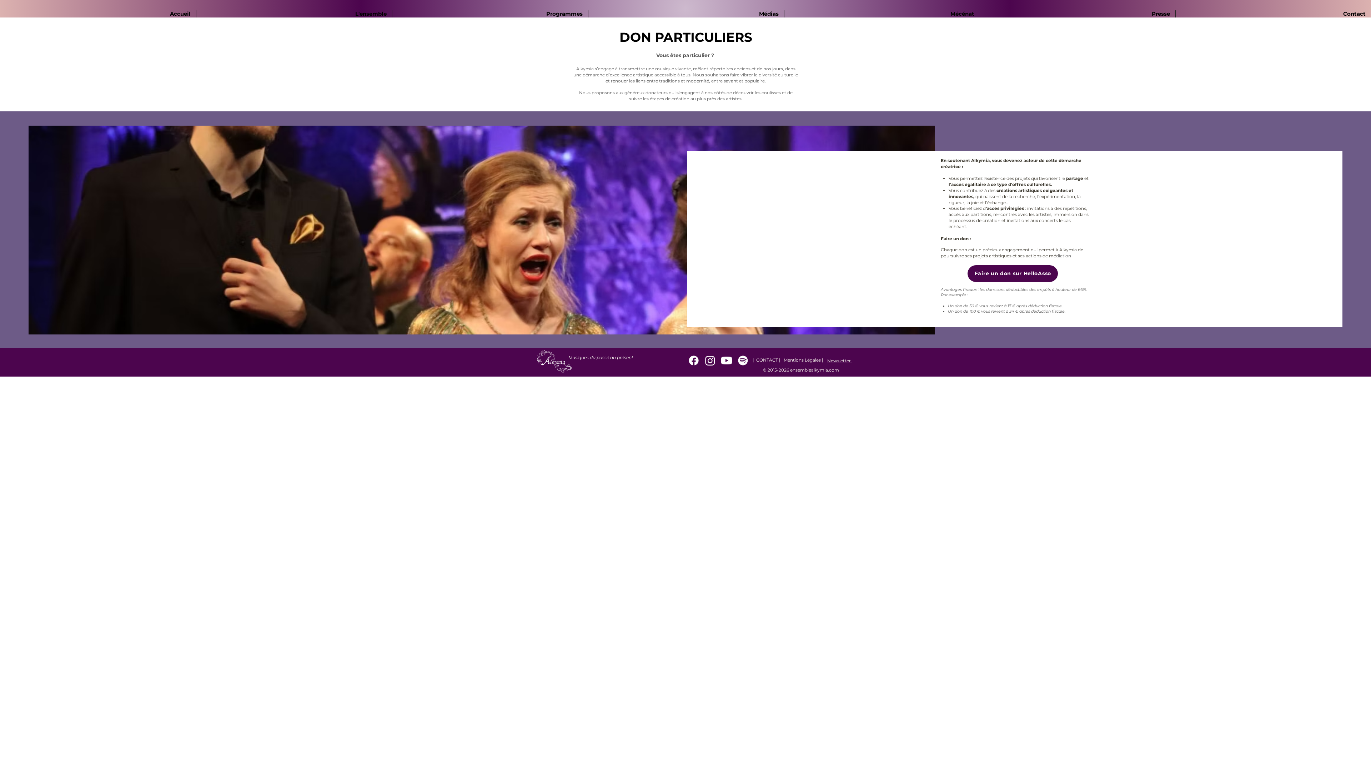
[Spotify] (743, 360)
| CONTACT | (767, 360)
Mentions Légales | (804, 360)
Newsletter (839, 360)
